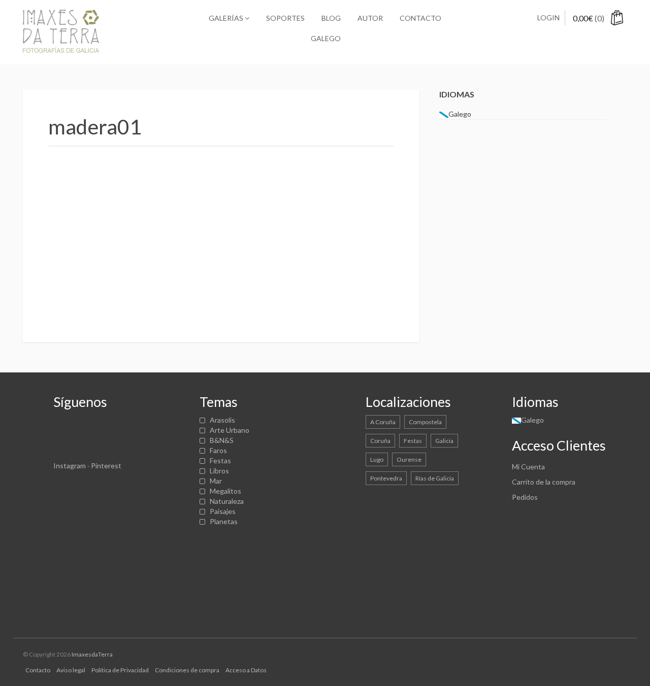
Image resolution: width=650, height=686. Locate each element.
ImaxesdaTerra (92, 654)
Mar (216, 480)
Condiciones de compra (187, 670)
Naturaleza (227, 501)
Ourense (409, 459)
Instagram (69, 465)
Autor (370, 18)
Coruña (380, 440)
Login (548, 17)
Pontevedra (386, 478)
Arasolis (222, 420)
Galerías (227, 18)
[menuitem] (325, 38)
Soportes (285, 18)
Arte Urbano (229, 430)
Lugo (376, 459)
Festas (220, 460)
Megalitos (225, 491)
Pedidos (525, 497)
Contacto (420, 18)
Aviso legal (70, 670)
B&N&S (222, 440)
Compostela (425, 422)
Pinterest (106, 465)
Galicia (444, 440)
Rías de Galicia (434, 478)
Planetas (224, 521)
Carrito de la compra (543, 481)
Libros (219, 470)
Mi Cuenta (528, 466)
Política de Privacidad (120, 670)
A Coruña (383, 422)
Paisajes (223, 511)
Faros (218, 450)
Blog (331, 18)
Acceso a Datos (246, 670)
